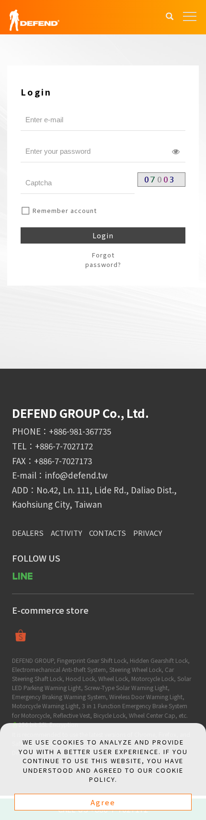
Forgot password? (103, 259)
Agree (103, 802)
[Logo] (34, 19)
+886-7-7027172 (64, 446)
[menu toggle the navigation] (189, 16)
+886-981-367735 (80, 431)
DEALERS (28, 533)
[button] (169, 17)
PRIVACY (147, 533)
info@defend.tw (76, 475)
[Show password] (176, 151)
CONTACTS (107, 533)
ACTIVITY (66, 533)
